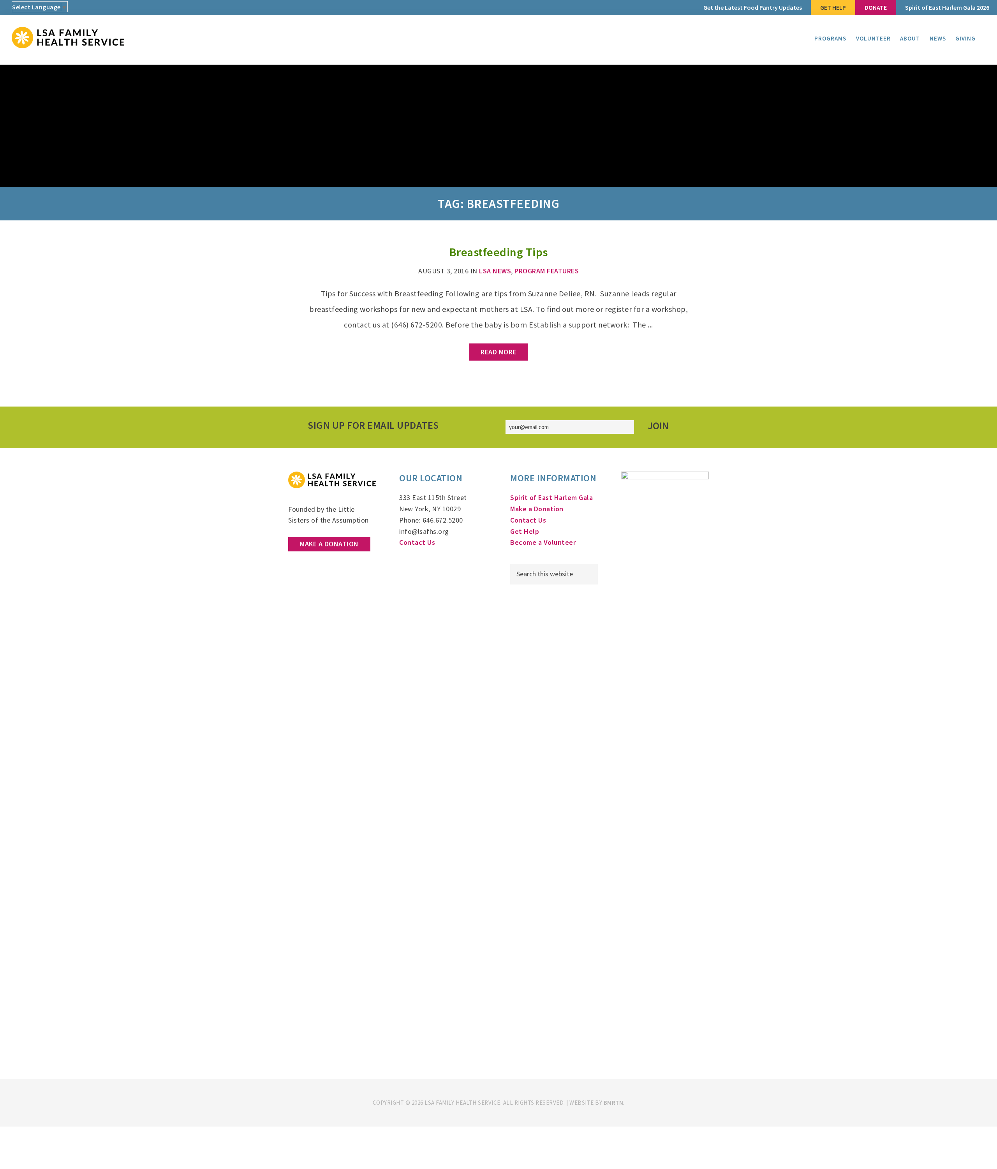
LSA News (495, 270)
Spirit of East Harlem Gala (551, 497)
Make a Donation (329, 543)
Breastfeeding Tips (498, 252)
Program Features (546, 270)
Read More (498, 351)
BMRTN (614, 1102)
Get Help (524, 531)
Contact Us (417, 542)
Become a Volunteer (543, 542)
